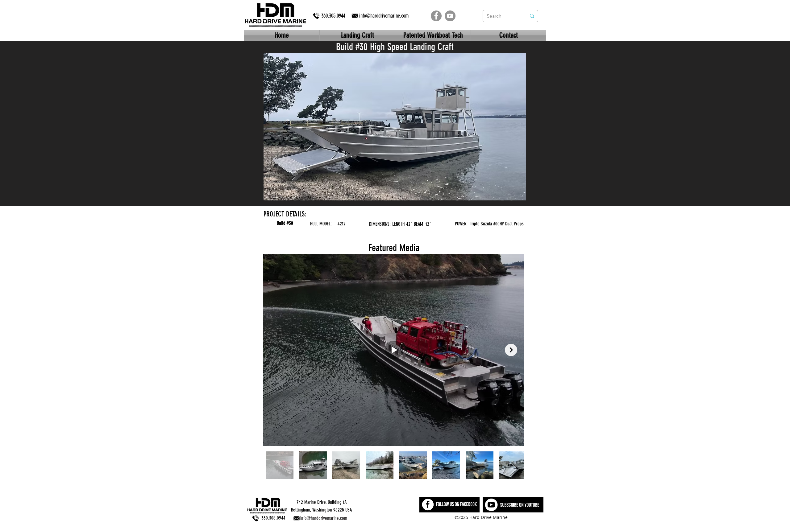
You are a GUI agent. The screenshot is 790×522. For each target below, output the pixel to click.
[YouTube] (450, 15)
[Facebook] (436, 15)
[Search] (532, 16)
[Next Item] (511, 350)
